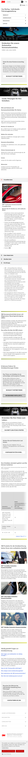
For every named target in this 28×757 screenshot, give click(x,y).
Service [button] (4, 726)
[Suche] (22, 2)
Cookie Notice (5, 747)
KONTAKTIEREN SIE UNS (14, 700)
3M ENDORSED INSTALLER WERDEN (15, 395)
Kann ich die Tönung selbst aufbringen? (11, 668)
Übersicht (5, 15)
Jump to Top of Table (21, 536)
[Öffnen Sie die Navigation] (26, 1)
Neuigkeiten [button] (6, 717)
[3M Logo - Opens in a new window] (3, 2)
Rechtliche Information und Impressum (15, 733)
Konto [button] (24, 5)
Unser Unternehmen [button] (8, 713)
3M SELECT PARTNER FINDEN (14, 76)
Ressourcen (6, 20)
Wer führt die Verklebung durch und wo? (11, 676)
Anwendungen (7, 18)
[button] (6, 754)
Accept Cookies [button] (20, 751)
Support (5, 23)
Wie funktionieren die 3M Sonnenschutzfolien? (13, 673)
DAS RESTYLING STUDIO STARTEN (14, 430)
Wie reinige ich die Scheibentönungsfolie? (12, 670)
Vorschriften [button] (6, 721)
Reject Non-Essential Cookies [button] (8, 751)
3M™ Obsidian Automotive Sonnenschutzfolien (13, 627)
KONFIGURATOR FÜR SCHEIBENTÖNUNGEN (15, 452)
